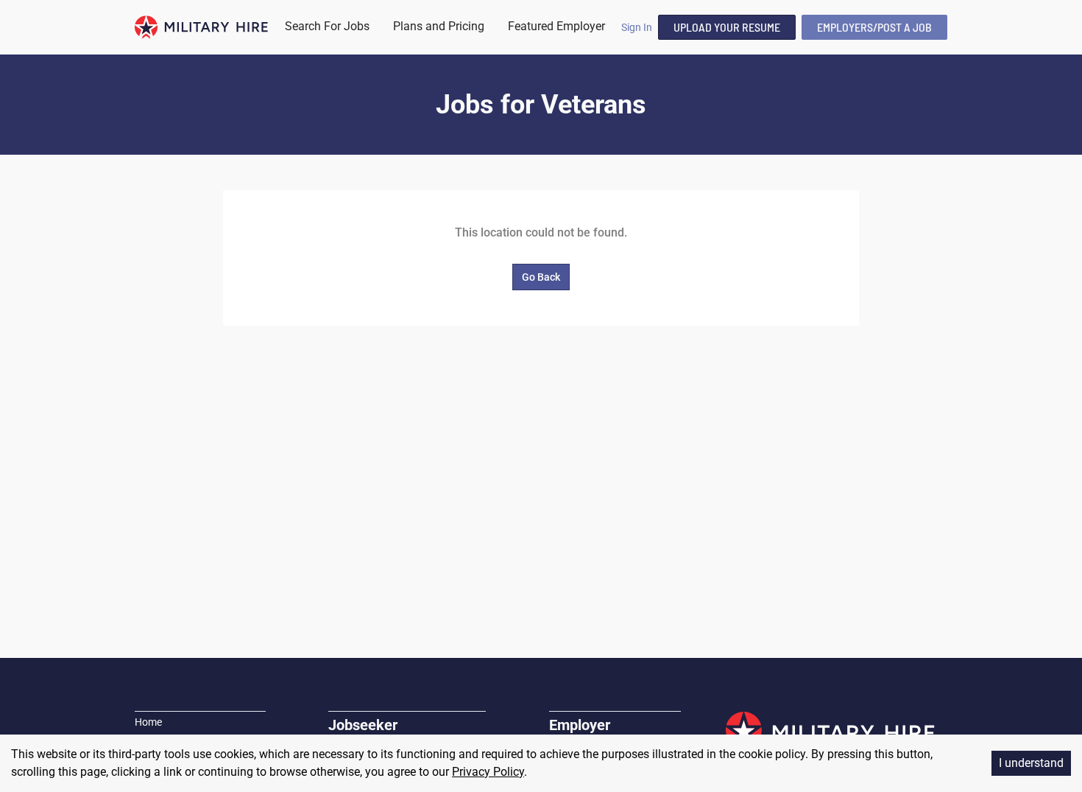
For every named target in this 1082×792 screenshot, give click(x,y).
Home (148, 722)
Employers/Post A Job (874, 27)
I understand (1031, 763)
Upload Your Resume (726, 27)
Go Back (541, 277)
